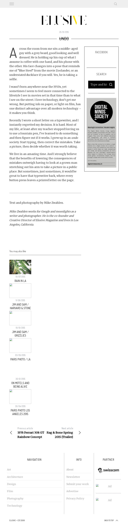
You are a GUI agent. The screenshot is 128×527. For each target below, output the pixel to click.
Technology (14, 505)
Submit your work (77, 484)
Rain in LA (20, 280)
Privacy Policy (75, 498)
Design (11, 484)
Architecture (15, 476)
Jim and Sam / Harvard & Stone (20, 306)
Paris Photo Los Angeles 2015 (20, 412)
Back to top (109, 520)
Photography (15, 498)
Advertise (72, 491)
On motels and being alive (20, 384)
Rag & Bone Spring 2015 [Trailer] (60, 433)
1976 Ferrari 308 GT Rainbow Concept (30, 433)
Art (9, 469)
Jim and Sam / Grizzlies (20, 333)
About (70, 469)
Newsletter (73, 476)
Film (10, 491)
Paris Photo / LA (20, 359)
